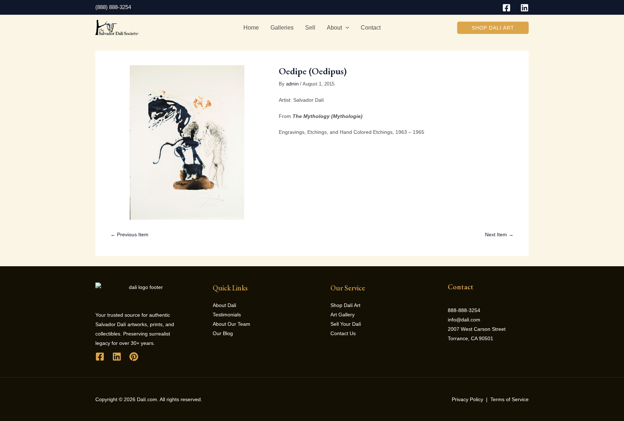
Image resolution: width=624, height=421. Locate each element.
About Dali (224, 305)
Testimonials (227, 314)
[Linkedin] (524, 8)
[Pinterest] (133, 356)
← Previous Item (129, 234)
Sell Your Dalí (345, 324)
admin (292, 84)
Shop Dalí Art (345, 305)
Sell (310, 28)
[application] (345, 27)
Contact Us (343, 333)
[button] (493, 28)
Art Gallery (342, 314)
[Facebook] (506, 8)
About (334, 28)
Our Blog (223, 333)
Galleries (282, 28)
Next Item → (499, 234)
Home (251, 28)
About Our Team (231, 324)
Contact (371, 28)
